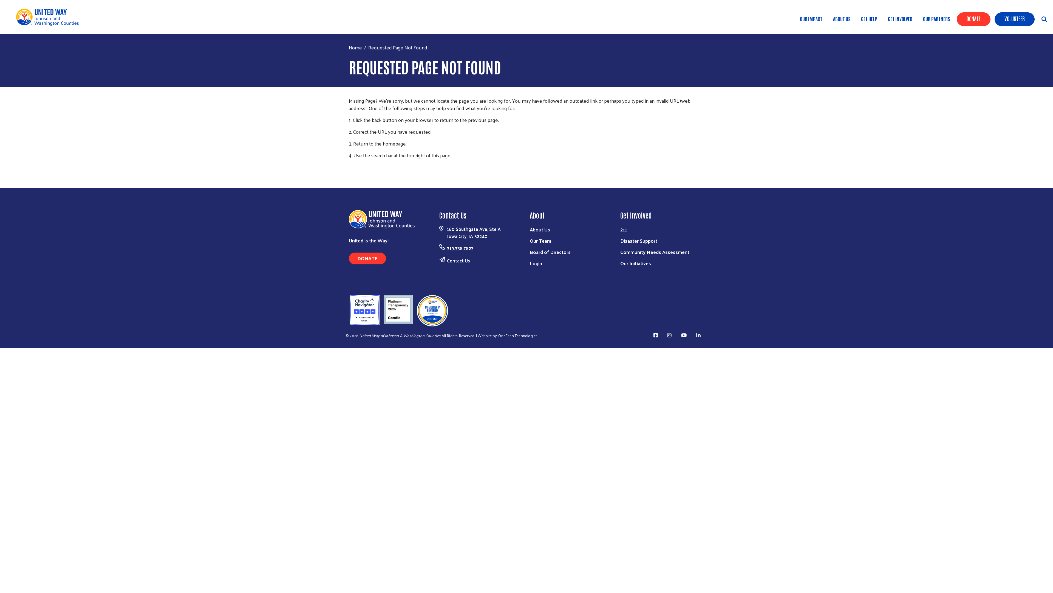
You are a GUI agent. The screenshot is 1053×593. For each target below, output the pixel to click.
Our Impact (811, 18)
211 (623, 229)
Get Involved (900, 18)
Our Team (540, 240)
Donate (974, 18)
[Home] (49, 17)
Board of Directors (550, 252)
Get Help (869, 18)
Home (355, 47)
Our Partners (936, 18)
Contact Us (458, 260)
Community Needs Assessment (654, 252)
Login (536, 263)
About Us (841, 18)
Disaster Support (638, 240)
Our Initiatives (635, 263)
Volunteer (1014, 18)
